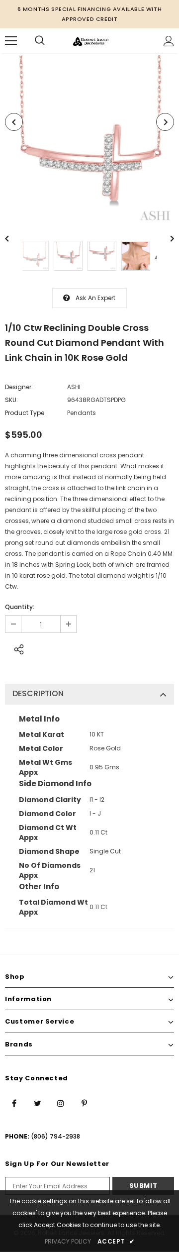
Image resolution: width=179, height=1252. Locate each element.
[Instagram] (61, 1103)
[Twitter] (37, 1103)
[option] (89, 139)
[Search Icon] (40, 41)
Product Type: (25, 413)
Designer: (19, 387)
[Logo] (90, 40)
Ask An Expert (96, 298)
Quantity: (19, 607)
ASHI (74, 387)
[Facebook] (14, 1103)
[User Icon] (169, 41)
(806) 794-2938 (55, 1136)
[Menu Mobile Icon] (11, 41)
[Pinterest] (84, 1103)
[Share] (16, 648)
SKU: (11, 400)
